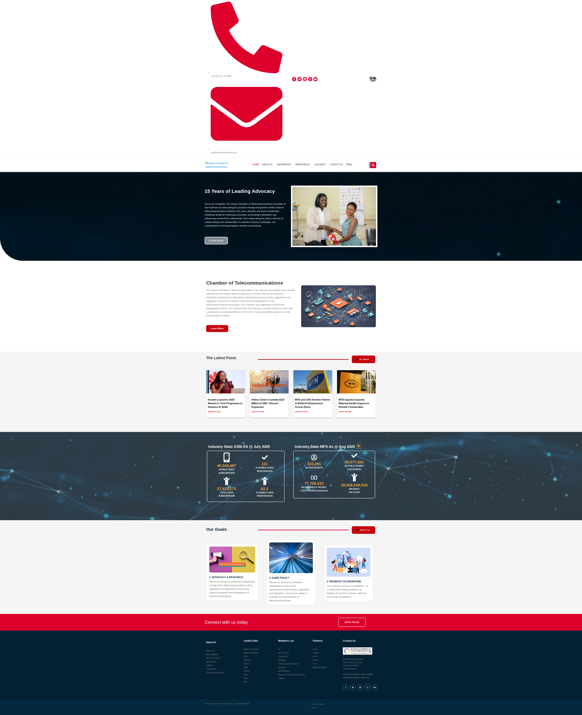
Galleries (319, 165)
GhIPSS (247, 660)
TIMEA (349, 165)
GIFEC (247, 664)
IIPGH (315, 660)
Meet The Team (213, 658)
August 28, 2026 (214, 412)
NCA (246, 674)
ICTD (315, 656)
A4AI (315, 649)
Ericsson (282, 660)
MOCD (247, 671)
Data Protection (251, 653)
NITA (246, 678)
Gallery (209, 665)
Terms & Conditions (215, 672)
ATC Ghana (283, 653)
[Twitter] (299, 79)
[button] (331, 242)
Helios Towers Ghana (288, 664)
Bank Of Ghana (251, 649)
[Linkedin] (305, 79)
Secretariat (211, 661)
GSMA (316, 653)
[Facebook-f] (294, 79)
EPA (246, 656)
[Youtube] (315, 79)
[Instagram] (310, 79)
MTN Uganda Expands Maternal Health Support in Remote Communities (354, 403)
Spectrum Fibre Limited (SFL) (292, 674)
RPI (245, 682)
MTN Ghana (284, 671)
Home (256, 165)
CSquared (283, 656)
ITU (314, 664)
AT (279, 649)
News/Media (303, 165)
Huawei (281, 667)
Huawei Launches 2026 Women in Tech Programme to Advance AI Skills (225, 403)
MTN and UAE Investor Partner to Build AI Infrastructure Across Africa (312, 403)
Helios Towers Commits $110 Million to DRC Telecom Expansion (267, 403)
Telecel (281, 678)
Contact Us (336, 165)
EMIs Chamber (320, 667)
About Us (267, 165)
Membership (284, 165)
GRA (246, 667)
